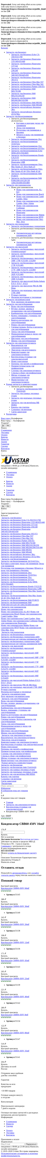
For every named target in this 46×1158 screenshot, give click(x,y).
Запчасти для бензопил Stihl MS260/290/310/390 (23, 99)
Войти (4, 451)
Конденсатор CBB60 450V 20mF (15, 924)
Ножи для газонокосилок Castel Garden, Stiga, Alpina (30, 202)
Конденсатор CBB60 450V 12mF (15, 942)
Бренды (4, 437)
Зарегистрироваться (9, 455)
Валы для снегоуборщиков (22, 306)
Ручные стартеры (18, 295)
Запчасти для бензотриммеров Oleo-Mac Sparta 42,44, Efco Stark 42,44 (27, 170)
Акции (4, 442)
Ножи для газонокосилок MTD (29, 217)
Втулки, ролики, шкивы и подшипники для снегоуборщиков (26, 310)
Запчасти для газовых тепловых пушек (18, 770)
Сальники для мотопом (21, 409)
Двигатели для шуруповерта (23, 350)
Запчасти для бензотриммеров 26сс (26, 139)
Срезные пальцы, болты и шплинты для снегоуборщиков (27, 328)
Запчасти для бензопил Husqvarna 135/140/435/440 (23, 522)
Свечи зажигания (18, 412)
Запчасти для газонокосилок (18, 185)
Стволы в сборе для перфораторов (26, 373)
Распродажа (11, 414)
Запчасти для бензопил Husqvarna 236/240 (19, 527)
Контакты (5, 448)
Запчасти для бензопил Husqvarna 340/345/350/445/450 (26, 74)
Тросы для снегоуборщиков (23, 332)
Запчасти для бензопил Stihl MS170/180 (18, 543)
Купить (4, 835)
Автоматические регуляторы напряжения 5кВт (28, 243)
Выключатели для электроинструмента (20, 346)
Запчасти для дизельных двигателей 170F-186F (21, 687)
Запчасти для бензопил (16, 52)
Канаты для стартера (20, 407)
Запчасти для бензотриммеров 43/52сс (27, 148)
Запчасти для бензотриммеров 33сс (26, 146)
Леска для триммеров (25, 128)
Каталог (4, 48)
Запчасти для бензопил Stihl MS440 (26, 105)
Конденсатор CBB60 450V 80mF (15, 1033)
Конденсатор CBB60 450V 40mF (15, 997)
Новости (5, 439)
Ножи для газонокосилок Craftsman (22, 621)
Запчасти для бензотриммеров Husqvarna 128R (24, 161)
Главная (9, 802)
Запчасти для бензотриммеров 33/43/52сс (19, 575)
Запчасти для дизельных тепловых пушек (19, 772)
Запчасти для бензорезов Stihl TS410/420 (18, 767)
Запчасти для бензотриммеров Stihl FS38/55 (20, 600)
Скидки (4, 446)
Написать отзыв (8, 862)
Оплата (4, 435)
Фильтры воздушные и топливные (26, 297)
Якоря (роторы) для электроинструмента (20, 381)
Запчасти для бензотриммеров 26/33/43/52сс (20, 561)
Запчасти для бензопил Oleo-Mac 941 (27, 84)
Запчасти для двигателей (17, 247)
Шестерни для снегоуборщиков (25, 338)
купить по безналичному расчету (22, 853)
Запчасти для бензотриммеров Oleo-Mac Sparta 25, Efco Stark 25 (27, 165)
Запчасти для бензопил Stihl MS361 (26, 103)
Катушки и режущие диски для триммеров (19, 563)
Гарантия (5, 444)
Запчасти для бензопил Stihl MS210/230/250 (23, 94)
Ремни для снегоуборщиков (23, 325)
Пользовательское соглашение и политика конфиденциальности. (19, 1154)
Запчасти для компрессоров (18, 299)
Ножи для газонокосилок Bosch (30, 194)
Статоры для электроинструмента (26, 370)
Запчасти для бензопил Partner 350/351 (28, 86)
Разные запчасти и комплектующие (21, 384)
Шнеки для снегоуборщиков (23, 341)
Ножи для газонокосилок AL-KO (15, 612)
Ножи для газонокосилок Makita (30, 215)
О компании (6, 430)
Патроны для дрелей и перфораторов (27, 364)
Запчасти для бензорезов (11, 765)
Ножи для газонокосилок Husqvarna (22, 622)
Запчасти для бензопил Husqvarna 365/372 (19, 534)
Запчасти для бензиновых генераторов (28, 226)
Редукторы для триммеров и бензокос (17, 568)
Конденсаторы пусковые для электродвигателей (23, 358)
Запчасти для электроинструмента (21, 343)
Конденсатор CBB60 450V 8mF (14, 1015)
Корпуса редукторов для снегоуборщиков (21, 321)
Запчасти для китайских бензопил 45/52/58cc (20, 557)
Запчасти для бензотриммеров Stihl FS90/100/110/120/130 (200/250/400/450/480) (26, 180)
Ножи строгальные (19, 361)
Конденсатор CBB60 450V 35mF (15, 1051)
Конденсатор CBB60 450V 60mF (15, 888)
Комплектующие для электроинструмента (20, 353)
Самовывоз (6, 846)
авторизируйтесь (19, 873)
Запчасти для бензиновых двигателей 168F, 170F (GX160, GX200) (27, 259)
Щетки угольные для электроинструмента (20, 376)
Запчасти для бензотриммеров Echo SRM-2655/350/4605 (26, 152)
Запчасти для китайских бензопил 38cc (18, 554)
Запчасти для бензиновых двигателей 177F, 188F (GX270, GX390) (27, 268)
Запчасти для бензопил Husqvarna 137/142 (19, 525)
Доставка (5, 432)
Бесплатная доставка (29, 839)
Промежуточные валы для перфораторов (22, 367)
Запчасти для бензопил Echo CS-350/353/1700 (21, 520)
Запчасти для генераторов (17, 224)
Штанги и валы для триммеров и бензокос (22, 569)
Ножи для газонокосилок (12, 609)
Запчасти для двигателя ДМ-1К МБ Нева (19, 685)
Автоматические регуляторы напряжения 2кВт (28, 234)
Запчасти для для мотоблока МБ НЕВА (18, 774)
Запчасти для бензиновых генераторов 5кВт (20, 641)
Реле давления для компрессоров (25, 302)
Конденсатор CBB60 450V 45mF (15, 960)
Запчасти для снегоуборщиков (19, 304)
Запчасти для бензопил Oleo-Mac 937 (27, 82)
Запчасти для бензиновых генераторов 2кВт (20, 637)
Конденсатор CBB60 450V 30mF (15, 906)
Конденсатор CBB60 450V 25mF (15, 978)
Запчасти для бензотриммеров (19, 116)
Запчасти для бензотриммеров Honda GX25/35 (21, 586)
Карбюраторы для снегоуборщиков (26, 313)
